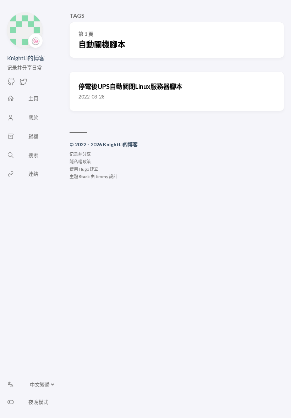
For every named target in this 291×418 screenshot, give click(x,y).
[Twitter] (23, 83)
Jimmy (101, 176)
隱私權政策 (80, 161)
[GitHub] (11, 83)
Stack (84, 176)
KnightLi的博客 (26, 58)
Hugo (84, 169)
